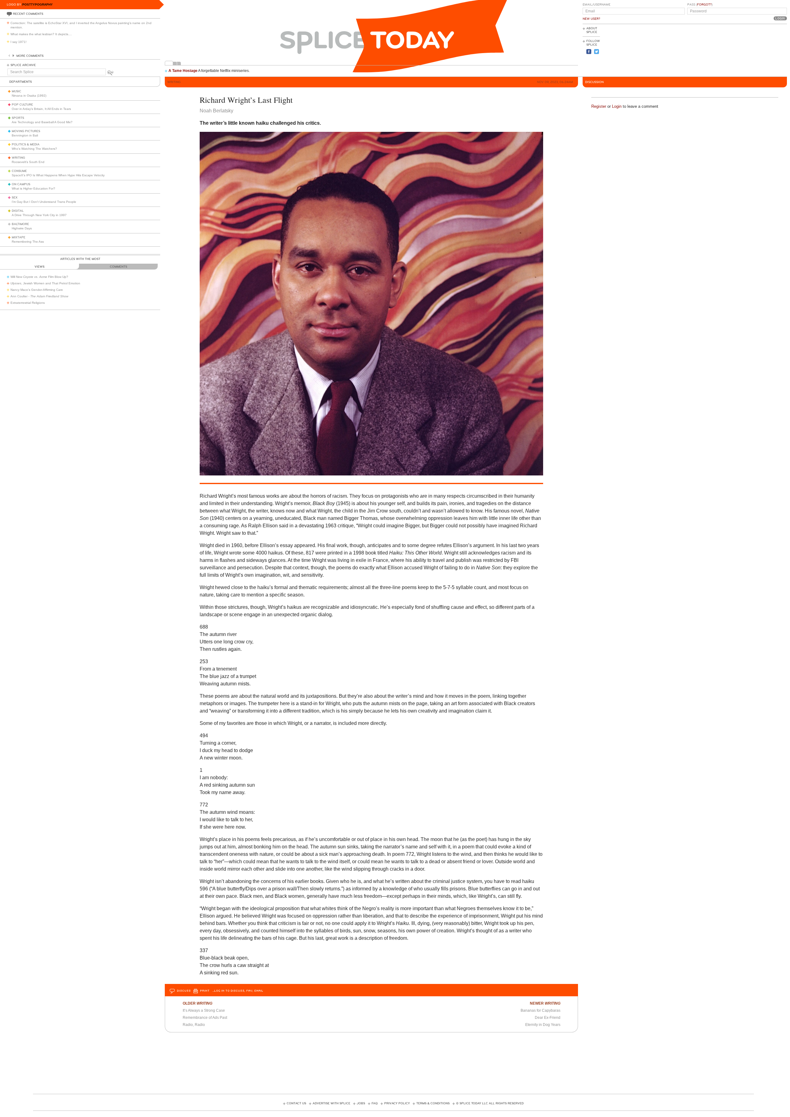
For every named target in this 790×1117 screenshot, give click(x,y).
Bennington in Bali (25, 135)
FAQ (375, 1103)
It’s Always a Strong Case (204, 1010)
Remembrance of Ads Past (205, 1017)
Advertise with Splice (331, 1103)
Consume (19, 171)
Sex (15, 197)
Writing (18, 158)
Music (16, 91)
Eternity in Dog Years (542, 1025)
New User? (591, 19)
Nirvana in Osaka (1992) (29, 95)
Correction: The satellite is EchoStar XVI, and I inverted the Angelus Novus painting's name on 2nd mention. (81, 25)
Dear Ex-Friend (547, 1017)
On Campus (21, 184)
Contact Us (296, 1103)
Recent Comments (28, 14)
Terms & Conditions (433, 1103)
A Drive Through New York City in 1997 (39, 215)
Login (617, 106)
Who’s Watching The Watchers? (34, 148)
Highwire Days (22, 228)
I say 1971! (18, 42)
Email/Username (596, 4)
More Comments (30, 56)
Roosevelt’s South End (28, 162)
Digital (18, 211)
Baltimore (20, 224)
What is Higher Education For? (33, 188)
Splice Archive (23, 65)
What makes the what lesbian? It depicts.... (41, 34)
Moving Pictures (26, 131)
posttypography (37, 4)
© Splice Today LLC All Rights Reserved (490, 1103)
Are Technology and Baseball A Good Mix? (42, 122)
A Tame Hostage (183, 71)
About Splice (591, 30)
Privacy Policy (397, 1103)
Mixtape (18, 237)
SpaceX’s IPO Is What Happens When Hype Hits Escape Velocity (58, 175)
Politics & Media (26, 144)
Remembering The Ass (28, 241)
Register (598, 106)
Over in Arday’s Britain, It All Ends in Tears (41, 109)
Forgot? (704, 4)
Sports (18, 118)
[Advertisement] (759, 50)
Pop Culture (22, 105)
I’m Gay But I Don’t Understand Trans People (44, 201)
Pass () (700, 4)
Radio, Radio (194, 1025)
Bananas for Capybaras (540, 1010)
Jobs (361, 1103)
